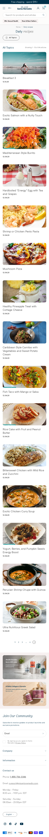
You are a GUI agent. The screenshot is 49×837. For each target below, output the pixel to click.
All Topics (13, 37)
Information (9, 760)
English (9, 814)
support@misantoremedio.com (23, 783)
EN (9, 8)
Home (18, 27)
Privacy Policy (21, 743)
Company (7, 751)
